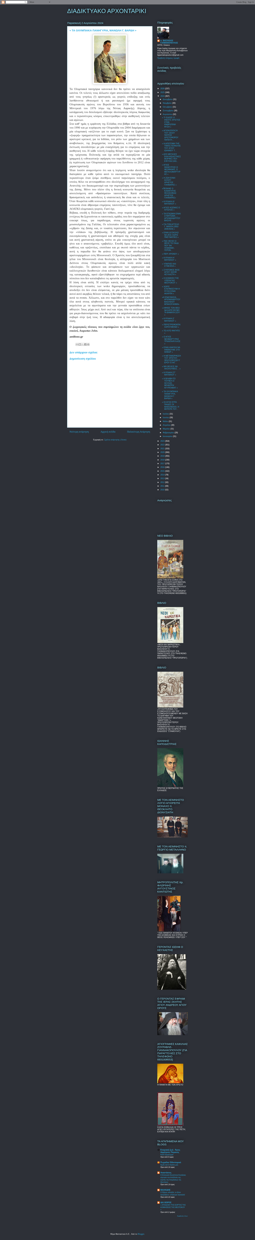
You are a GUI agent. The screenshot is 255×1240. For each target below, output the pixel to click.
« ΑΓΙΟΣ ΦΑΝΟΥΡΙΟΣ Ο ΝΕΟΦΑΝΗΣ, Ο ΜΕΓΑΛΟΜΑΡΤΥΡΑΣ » (171, 169)
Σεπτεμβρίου (168, 110)
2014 (162, 475)
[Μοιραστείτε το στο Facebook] (85, 344)
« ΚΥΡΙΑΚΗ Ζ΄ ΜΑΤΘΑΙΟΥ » (169, 319)
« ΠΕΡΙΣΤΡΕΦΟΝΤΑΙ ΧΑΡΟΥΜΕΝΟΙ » (171, 325)
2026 (162, 88)
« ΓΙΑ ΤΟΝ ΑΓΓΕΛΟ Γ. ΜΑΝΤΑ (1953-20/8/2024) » (170, 226)
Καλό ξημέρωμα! (166, 1155)
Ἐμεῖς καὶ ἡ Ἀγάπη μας (169, 1165)
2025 (162, 92)
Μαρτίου (166, 429)
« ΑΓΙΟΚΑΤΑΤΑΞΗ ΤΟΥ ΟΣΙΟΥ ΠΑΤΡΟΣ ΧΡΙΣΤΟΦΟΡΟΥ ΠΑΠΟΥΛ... (170, 135)
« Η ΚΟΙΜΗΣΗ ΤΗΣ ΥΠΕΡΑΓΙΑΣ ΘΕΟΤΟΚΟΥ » (170, 280)
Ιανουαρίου (168, 436)
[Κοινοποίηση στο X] (82, 344)
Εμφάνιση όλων (182, 1216)
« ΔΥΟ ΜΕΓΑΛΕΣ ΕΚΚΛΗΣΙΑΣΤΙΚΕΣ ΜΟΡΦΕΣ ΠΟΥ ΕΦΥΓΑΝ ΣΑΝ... (171, 157)
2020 (162, 452)
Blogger (141, 1234)
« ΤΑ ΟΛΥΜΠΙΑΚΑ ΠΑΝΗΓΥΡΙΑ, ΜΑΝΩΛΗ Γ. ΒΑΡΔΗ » (170, 395)
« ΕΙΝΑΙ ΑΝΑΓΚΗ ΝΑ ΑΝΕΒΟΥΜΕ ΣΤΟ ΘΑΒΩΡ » (171, 349)
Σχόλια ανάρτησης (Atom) (115, 440)
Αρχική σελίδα (107, 431)
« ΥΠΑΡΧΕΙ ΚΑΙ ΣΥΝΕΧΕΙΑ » (169, 265)
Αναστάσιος (165, 1173)
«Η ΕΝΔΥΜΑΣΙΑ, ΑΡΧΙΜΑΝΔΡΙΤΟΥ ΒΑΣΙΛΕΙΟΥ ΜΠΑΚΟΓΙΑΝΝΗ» (171, 300)
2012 (162, 482)
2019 (162, 456)
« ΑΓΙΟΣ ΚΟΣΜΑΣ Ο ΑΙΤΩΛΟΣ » (171, 208)
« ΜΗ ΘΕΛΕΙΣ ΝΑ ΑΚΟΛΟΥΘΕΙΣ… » (171, 367)
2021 (162, 448)
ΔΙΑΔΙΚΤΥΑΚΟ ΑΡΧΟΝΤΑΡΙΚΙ (106, 11)
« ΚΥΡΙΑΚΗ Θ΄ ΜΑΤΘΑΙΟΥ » (169, 202)
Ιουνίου (166, 417)
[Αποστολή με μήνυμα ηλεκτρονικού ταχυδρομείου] (77, 344)
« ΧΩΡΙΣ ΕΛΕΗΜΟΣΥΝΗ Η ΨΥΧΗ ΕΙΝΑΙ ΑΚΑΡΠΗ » (171, 290)
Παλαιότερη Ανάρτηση (138, 431)
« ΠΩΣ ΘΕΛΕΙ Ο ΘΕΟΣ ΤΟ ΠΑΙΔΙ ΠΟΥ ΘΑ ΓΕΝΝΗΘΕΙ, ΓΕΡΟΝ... (170, 245)
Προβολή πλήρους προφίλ (168, 58)
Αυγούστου (168, 114)
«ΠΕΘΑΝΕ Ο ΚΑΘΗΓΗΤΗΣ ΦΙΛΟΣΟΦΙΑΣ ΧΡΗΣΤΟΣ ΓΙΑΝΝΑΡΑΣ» (169, 193)
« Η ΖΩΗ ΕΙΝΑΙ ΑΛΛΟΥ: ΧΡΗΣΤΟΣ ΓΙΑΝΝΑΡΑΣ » (169, 181)
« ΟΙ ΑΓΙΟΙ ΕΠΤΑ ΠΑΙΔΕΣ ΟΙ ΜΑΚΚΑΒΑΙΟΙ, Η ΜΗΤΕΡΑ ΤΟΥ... (170, 405)
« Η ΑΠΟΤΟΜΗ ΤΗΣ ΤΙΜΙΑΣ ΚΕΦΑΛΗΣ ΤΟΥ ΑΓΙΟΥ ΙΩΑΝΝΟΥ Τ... (171, 147)
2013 (162, 478)
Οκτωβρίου (168, 107)
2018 (162, 460)
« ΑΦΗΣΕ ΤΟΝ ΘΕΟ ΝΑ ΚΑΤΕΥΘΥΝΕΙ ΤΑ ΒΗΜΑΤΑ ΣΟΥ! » (171, 311)
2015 (162, 471)
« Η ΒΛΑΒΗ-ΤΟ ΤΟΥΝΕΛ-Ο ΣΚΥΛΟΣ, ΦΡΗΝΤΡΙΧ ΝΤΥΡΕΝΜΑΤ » (170, 383)
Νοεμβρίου (167, 103)
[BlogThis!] (79, 344)
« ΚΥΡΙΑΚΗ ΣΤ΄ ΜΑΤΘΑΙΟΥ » (169, 373)
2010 (162, 490)
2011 (162, 486)
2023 (162, 441)
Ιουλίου (166, 414)
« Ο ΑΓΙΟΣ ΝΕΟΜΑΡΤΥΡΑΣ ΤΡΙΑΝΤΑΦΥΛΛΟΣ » (171, 340)
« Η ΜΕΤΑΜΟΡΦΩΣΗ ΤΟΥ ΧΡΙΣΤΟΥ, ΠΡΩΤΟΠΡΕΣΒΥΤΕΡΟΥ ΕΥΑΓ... (171, 359)
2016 (162, 467)
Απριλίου (167, 425)
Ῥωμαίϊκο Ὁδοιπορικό (170, 1162)
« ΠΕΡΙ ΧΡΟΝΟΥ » (170, 254)
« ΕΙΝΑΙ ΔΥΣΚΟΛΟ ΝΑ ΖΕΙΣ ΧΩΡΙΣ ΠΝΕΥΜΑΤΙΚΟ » (170, 234)
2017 (162, 463)
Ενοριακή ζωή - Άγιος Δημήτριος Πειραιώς (170, 1151)
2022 (162, 445)
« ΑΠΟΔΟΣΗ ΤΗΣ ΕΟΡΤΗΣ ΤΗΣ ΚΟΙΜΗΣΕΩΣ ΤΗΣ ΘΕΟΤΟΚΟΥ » (173, 1207)
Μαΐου (166, 421)
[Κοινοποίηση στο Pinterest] (88, 344)
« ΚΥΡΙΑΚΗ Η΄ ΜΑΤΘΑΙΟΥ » (169, 259)
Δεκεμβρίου (168, 99)
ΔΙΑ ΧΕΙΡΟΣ (165, 1202)
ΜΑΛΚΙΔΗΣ (165, 1190)
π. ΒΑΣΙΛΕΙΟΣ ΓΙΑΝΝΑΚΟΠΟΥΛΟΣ (169, 41)
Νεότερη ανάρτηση (79, 431)
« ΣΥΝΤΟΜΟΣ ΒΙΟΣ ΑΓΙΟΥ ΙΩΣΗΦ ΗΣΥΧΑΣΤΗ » (171, 272)
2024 (162, 96)
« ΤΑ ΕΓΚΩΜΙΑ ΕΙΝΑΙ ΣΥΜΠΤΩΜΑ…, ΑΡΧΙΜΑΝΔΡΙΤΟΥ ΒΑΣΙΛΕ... (171, 217)
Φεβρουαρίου (169, 432)
